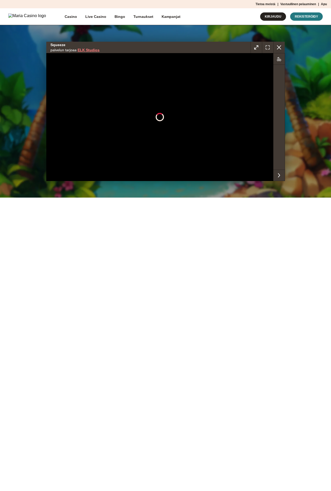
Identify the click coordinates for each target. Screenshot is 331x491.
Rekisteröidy (306, 16)
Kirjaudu (273, 16)
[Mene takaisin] (279, 47)
